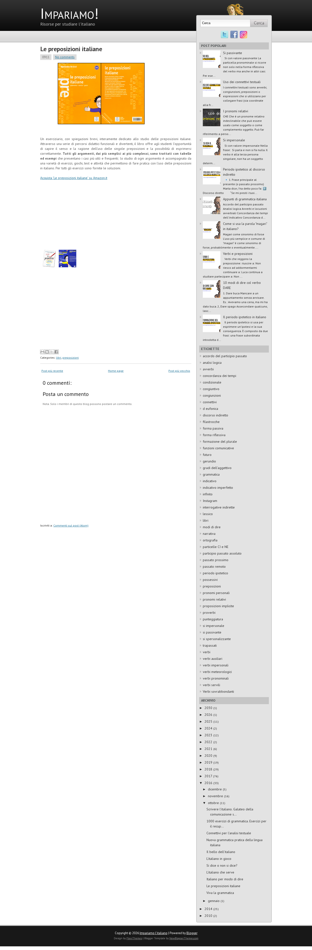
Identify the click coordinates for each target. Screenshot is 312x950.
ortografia (210, 540)
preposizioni (70, 357)
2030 (209, 708)
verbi (206, 652)
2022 (209, 742)
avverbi (208, 369)
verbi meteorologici (217, 672)
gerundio (209, 461)
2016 (209, 783)
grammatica (211, 474)
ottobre (214, 803)
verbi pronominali (216, 678)
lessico (208, 514)
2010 (209, 915)
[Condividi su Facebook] (56, 351)
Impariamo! (69, 13)
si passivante (212, 632)
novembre (216, 796)
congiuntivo (211, 389)
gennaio (214, 901)
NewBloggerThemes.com (183, 938)
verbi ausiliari (212, 658)
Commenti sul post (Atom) (70, 525)
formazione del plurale (220, 441)
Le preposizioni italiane (71, 49)
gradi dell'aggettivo (217, 468)
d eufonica (210, 408)
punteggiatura (213, 619)
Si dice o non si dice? (221, 865)
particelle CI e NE (215, 547)
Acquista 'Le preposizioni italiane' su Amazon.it (73, 178)
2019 (209, 762)
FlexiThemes (134, 938)
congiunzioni (212, 395)
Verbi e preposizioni (238, 253)
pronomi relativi (214, 599)
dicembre (215, 789)
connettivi (210, 402)
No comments (65, 57)
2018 (209, 769)
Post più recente (52, 371)
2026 (209, 714)
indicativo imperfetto (218, 487)
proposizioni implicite (218, 606)
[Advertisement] (81, 312)
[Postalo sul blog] (47, 351)
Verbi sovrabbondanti (218, 691)
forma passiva (213, 428)
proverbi (209, 612)
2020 (209, 755)
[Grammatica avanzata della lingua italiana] (67, 266)
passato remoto (214, 566)
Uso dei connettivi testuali (242, 82)
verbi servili (211, 685)
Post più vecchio (179, 371)
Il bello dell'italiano (220, 852)
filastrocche (211, 422)
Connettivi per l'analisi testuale (228, 833)
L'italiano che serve (220, 872)
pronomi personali (216, 593)
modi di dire (212, 527)
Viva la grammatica (220, 893)
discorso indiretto (215, 415)
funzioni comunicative (218, 448)
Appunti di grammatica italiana (245, 199)
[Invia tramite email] (42, 351)
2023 (209, 735)
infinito (208, 494)
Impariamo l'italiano (153, 933)
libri (58, 357)
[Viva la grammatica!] (49, 266)
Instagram (210, 501)
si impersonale (213, 626)
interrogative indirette (219, 507)
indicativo (209, 481)
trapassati (210, 645)
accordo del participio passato (225, 356)
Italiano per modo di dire (224, 879)
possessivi (210, 579)
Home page (116, 371)
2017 (209, 776)
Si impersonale (234, 140)
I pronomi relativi (235, 111)
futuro (207, 454)
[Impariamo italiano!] (234, 6)
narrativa (209, 533)
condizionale (212, 382)
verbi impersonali (215, 665)
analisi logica (212, 362)
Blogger (191, 933)
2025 (209, 721)
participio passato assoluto (222, 553)
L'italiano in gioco (218, 858)
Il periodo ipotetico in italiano (244, 317)
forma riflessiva (214, 435)
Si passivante (232, 53)
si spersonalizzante (217, 639)
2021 (209, 749)
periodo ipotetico (215, 573)
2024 (209, 728)
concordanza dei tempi (219, 376)
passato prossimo (215, 560)
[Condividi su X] (51, 351)
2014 (209, 909)
